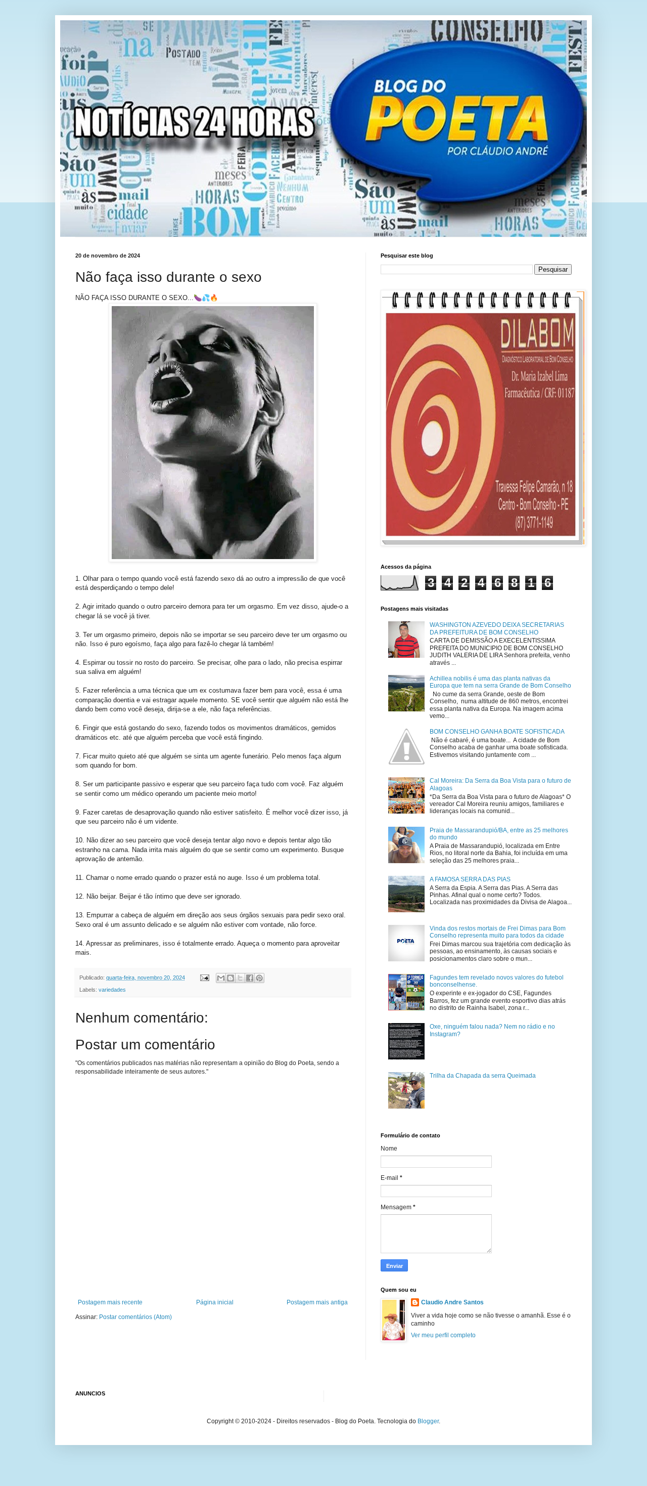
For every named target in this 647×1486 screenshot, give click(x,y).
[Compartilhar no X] (240, 978)
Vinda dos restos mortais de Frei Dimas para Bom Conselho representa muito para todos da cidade (498, 932)
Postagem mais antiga (317, 1302)
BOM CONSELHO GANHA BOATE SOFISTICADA (497, 731)
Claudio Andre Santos (452, 1302)
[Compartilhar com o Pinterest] (259, 978)
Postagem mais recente (110, 1302)
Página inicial (215, 1302)
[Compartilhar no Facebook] (250, 978)
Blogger (428, 1421)
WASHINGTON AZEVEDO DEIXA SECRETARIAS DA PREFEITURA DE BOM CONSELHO (497, 628)
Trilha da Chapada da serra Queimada (483, 1075)
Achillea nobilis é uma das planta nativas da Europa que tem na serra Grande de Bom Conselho (500, 682)
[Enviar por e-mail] (221, 978)
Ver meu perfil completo (443, 1335)
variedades (112, 990)
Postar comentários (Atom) (135, 1317)
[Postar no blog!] (230, 978)
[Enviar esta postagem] (204, 977)
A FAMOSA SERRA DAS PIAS (470, 879)
